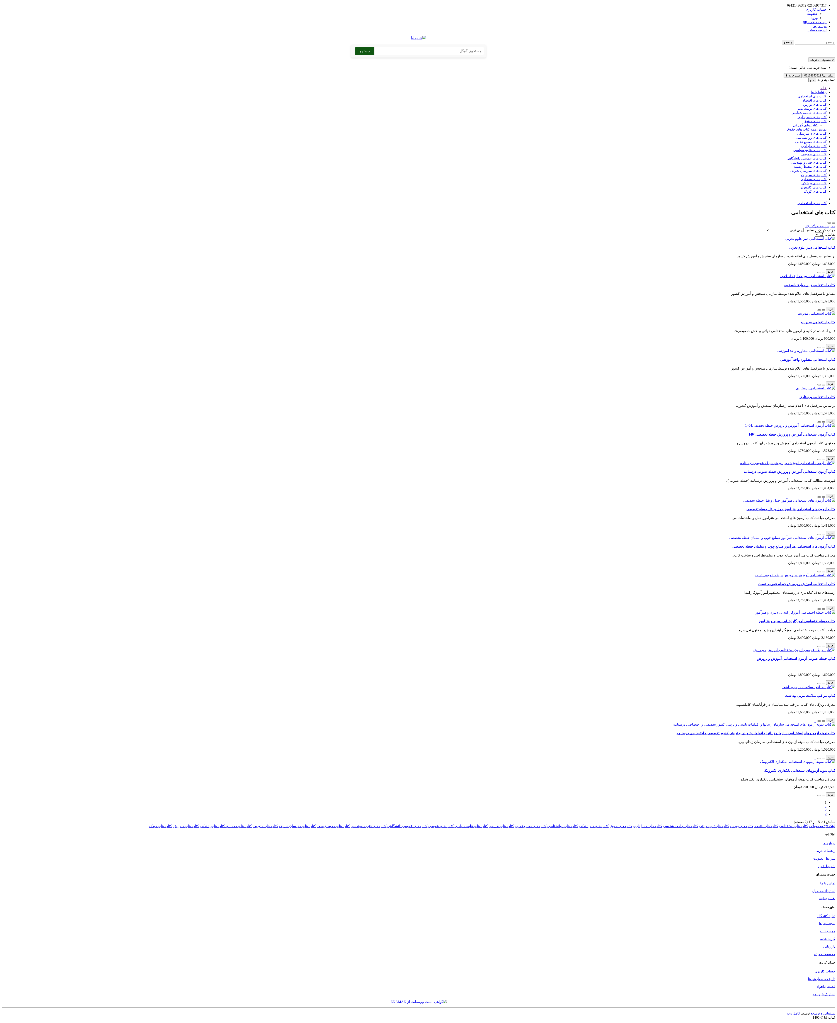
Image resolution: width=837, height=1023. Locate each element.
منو (812, 80)
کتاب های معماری (814, 179)
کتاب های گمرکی (805, 125)
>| (825, 814)
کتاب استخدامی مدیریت (818, 322)
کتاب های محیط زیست (810, 166)
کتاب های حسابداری (812, 117)
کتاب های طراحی (814, 146)
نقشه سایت (826, 898)
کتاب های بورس (815, 104)
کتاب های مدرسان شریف (808, 171)
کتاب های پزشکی (814, 183)
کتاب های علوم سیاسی (810, 150)
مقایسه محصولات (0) (820, 226)
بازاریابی (829, 946)
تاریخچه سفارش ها (821, 979)
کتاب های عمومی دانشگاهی (806, 158)
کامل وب (793, 1013)
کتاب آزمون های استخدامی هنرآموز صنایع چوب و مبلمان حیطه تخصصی (783, 546)
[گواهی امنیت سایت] (419, 1002)
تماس (819, 75)
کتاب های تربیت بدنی (811, 108)
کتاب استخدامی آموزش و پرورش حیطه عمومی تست (796, 584)
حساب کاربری (825, 971)
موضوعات (827, 931)
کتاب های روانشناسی (811, 137)
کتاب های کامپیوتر (813, 187)
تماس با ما (827, 883)
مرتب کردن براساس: (820, 230)
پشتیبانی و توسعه (823, 1013)
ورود (814, 18)
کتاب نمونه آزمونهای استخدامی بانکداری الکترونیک (799, 770)
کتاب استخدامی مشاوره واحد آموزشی (807, 359)
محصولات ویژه (824, 954)
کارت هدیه (827, 939)
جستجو (788, 42)
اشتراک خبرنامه (824, 994)
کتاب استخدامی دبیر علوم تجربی (812, 247)
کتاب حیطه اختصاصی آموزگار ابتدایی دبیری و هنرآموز (797, 621)
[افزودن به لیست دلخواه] (823, 272)
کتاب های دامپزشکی (812, 133)
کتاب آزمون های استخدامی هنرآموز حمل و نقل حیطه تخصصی (790, 509)
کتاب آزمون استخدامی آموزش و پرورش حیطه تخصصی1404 (792, 434)
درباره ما (829, 843)
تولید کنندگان (826, 916)
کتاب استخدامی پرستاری (817, 397)
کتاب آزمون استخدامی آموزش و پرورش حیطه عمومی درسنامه (789, 471)
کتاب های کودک (815, 191)
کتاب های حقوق (815, 121)
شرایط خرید (826, 866)
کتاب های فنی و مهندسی (809, 162)
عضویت (812, 13)
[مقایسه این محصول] (819, 272)
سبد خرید (792, 75)
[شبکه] (829, 223)
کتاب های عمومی (814, 154)
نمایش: (830, 234)
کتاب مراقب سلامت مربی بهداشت (810, 695)
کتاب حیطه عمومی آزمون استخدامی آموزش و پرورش (796, 658)
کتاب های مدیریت (814, 175)
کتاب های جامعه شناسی (809, 113)
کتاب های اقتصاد (815, 100)
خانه (823, 88)
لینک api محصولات (822, 826)
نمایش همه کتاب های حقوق (807, 129)
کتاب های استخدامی (812, 96)
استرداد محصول (823, 891)
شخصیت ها (827, 923)
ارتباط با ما (819, 92)
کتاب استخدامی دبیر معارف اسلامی (809, 285)
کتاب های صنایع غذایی (811, 142)
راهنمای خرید (825, 851)
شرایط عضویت (824, 858)
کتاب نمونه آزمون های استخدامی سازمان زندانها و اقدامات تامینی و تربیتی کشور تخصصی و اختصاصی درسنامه (756, 733)
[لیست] (833, 223)
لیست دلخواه (826, 986)
